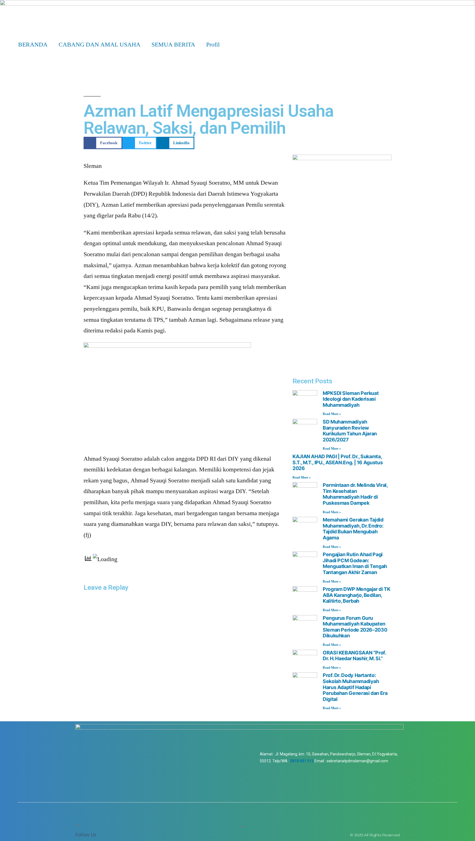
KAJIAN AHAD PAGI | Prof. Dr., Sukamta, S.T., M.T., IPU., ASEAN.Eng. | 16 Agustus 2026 (337, 462)
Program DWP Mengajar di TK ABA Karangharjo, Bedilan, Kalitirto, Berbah (356, 595)
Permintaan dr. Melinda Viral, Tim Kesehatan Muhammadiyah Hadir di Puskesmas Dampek (355, 494)
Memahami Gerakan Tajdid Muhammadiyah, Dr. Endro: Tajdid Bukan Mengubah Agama (353, 528)
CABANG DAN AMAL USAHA (99, 44)
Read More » (332, 414)
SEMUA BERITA (173, 44)
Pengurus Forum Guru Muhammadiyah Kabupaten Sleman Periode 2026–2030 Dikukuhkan (355, 627)
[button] (103, 143)
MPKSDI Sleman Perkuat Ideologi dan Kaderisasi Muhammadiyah (351, 399)
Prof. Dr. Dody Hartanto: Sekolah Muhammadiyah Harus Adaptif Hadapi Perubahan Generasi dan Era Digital (355, 687)
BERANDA (33, 44)
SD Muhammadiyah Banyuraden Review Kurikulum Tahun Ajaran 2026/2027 (350, 431)
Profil (213, 44)
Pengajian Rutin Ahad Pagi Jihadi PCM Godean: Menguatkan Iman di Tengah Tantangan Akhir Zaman (355, 563)
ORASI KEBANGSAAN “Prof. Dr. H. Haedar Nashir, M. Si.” (354, 656)
